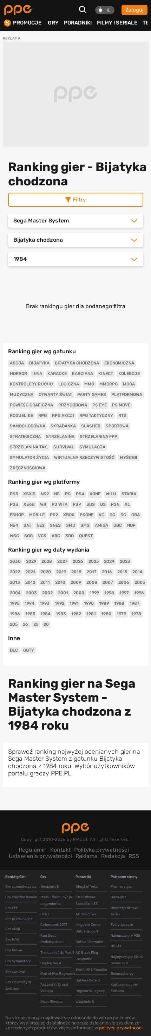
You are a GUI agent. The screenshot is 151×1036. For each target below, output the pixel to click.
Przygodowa (72, 405)
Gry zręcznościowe (21, 897)
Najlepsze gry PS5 (125, 936)
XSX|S (29, 493)
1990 (89, 603)
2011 (45, 582)
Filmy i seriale (117, 23)
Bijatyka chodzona (77, 363)
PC (68, 493)
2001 (63, 592)
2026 (78, 561)
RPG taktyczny (96, 415)
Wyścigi (128, 457)
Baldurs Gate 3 (88, 980)
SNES (55, 525)
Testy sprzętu (122, 925)
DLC (14, 650)
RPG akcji (63, 415)
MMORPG (108, 384)
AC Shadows (86, 914)
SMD (70, 525)
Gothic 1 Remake (89, 942)
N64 (14, 525)
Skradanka (63, 426)
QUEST (86, 535)
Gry (53, 23)
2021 (30, 571)
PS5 (14, 493)
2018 (76, 571)
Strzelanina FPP (98, 436)
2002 (47, 592)
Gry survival (15, 972)
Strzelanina (60, 436)
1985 (30, 613)
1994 (29, 603)
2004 (15, 592)
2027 (62, 561)
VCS (42, 535)
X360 (29, 504)
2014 (137, 571)
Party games (91, 394)
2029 (31, 561)
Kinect (105, 373)
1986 (15, 613)
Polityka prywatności (101, 849)
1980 (106, 613)
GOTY (28, 650)
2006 (123, 582)
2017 (92, 571)
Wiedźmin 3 (49, 887)
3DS (90, 504)
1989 (104, 603)
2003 (31, 592)
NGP (131, 525)
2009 (76, 582)
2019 (61, 571)
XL (127, 504)
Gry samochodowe (21, 887)
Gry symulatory (18, 961)
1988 (119, 603)
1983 (61, 613)
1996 (139, 592)
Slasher (90, 426)
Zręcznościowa (27, 468)
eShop (17, 514)
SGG (28, 535)
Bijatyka (39, 363)
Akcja (17, 363)
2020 (45, 571)
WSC (14, 535)
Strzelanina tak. (29, 447)
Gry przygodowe (19, 918)
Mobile (37, 514)
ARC (56, 535)
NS (57, 493)
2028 (46, 561)
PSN (115, 504)
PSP (77, 504)
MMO (89, 384)
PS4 (80, 493)
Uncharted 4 (50, 963)
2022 (15, 571)
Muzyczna (21, 394)
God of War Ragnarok (57, 974)
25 (35, 624)
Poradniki (78, 23)
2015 (122, 571)
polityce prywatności (121, 1027)
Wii (43, 504)
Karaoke (57, 373)
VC (101, 514)
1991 (74, 603)
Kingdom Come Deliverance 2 (88, 928)
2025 (93, 561)
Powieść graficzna (31, 405)
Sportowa (117, 426)
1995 (14, 603)
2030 (15, 561)
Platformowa (126, 394)
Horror (18, 373)
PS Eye (99, 405)
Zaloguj (134, 10)
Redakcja (113, 856)
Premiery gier (122, 887)
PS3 (14, 504)
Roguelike (21, 415)
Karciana (82, 373)
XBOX (68, 514)
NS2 (45, 493)
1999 (94, 592)
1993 (45, 603)
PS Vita (59, 504)
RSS (134, 856)
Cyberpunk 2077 (53, 925)
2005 (139, 582)
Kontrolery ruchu (31, 384)
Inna (37, 373)
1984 (45, 613)
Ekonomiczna (119, 363)
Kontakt (60, 849)
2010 (60, 582)
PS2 (54, 514)
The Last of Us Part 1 (57, 953)
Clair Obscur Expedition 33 (87, 900)
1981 (91, 613)
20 (46, 624)
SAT (27, 525)
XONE (95, 493)
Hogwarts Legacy (90, 991)
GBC (117, 525)
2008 (91, 582)
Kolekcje (129, 373)
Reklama (87, 856)
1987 (134, 603)
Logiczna (68, 384)
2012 (30, 582)
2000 (78, 592)
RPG (42, 415)
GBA (135, 514)
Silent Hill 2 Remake (91, 969)
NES (41, 525)
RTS (122, 415)
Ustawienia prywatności (40, 856)
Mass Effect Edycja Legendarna (56, 900)
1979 (121, 613)
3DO (69, 535)
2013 (15, 582)
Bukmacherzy (122, 974)
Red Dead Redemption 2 (52, 939)
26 (25, 624)
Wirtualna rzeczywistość (84, 457)
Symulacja (92, 447)
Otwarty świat (55, 394)
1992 (59, 603)
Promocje (27, 23)
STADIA (129, 493)
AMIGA (101, 525)
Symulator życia (29, 457)
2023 (125, 561)
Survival (63, 447)
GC (112, 514)
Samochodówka (27, 426)
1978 (136, 613)
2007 (108, 582)
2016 (107, 571)
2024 (109, 561)
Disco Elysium (51, 1002)
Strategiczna (25, 436)
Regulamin (33, 849)
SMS (85, 525)
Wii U (111, 493)
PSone (86, 514)
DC (123, 514)
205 (14, 624)
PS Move (121, 405)
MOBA (129, 384)
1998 (109, 592)
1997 (124, 592)
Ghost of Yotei (87, 887)
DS (103, 504)
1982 (76, 613)
